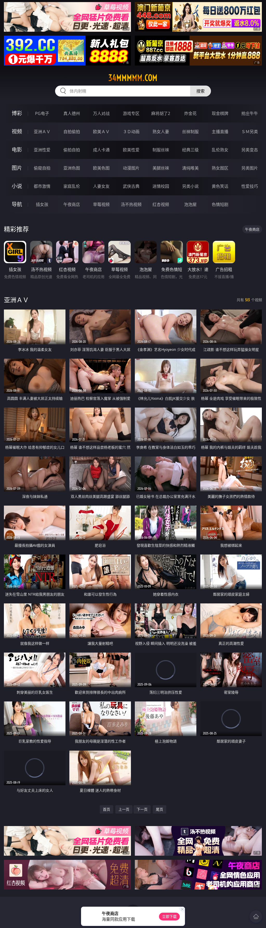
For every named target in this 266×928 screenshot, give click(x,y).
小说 (17, 186)
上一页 (123, 809)
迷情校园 (160, 186)
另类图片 (249, 168)
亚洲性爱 (42, 150)
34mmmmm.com (132, 78)
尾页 (159, 809)
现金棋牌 (220, 113)
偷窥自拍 (42, 168)
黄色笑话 (220, 186)
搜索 (200, 91)
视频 (17, 131)
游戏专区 (131, 113)
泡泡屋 (190, 204)
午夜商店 (71, 204)
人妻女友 (101, 186)
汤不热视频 (131, 204)
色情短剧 (220, 204)
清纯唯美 (190, 168)
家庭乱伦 (71, 186)
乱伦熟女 (220, 150)
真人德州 (71, 113)
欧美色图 (101, 168)
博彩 (17, 113)
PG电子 (42, 113)
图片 (17, 167)
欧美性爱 (131, 150)
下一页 (142, 809)
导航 (17, 204)
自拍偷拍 (71, 131)
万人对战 (101, 113)
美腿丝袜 (160, 168)
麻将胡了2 (160, 113)
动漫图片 (131, 168)
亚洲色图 (71, 168)
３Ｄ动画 (131, 131)
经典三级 (190, 150)
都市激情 (42, 186)
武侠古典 (131, 186)
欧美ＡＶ (101, 131)
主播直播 (220, 131)
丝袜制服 (190, 131)
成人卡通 (101, 150)
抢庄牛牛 (249, 113)
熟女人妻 (160, 131)
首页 (106, 809)
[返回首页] (256, 916)
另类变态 (249, 150)
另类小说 (190, 186)
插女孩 (42, 204)
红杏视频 (160, 204)
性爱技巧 (249, 186)
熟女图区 (220, 168)
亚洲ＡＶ (42, 131)
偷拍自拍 (71, 150)
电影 (17, 149)
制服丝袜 (160, 150)
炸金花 (190, 113)
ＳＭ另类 (249, 131)
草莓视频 (101, 204)
